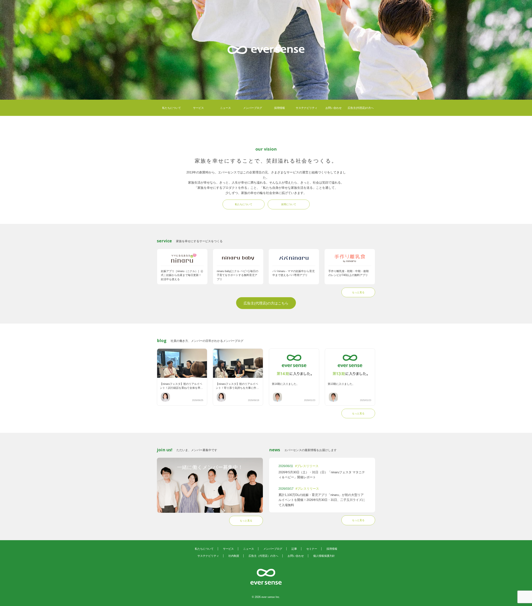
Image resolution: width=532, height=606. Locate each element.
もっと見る (358, 292)
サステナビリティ (306, 107)
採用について (288, 204)
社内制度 (233, 555)
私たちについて (171, 107)
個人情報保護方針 (324, 555)
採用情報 (279, 107)
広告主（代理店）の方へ (263, 555)
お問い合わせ (333, 107)
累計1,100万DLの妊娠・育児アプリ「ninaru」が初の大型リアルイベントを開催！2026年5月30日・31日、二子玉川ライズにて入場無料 (321, 500)
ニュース (225, 107)
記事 (294, 548)
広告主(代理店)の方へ (361, 107)
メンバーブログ (252, 107)
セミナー (311, 548)
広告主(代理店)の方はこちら (266, 303)
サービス (198, 107)
